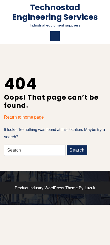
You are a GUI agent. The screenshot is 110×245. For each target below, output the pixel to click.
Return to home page (24, 117)
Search (77, 150)
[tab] (55, 36)
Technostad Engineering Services (55, 12)
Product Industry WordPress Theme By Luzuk (55, 188)
